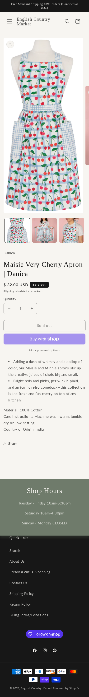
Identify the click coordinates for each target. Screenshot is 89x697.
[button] (9, 21)
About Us (16, 561)
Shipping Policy (21, 594)
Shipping (9, 291)
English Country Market (36, 688)
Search (14, 551)
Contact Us (18, 583)
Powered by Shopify (66, 688)
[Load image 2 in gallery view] (44, 230)
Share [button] (12, 444)
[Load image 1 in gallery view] (17, 230)
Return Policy (20, 604)
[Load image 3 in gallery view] (71, 230)
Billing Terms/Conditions (28, 615)
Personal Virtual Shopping (29, 572)
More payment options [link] (44, 350)
